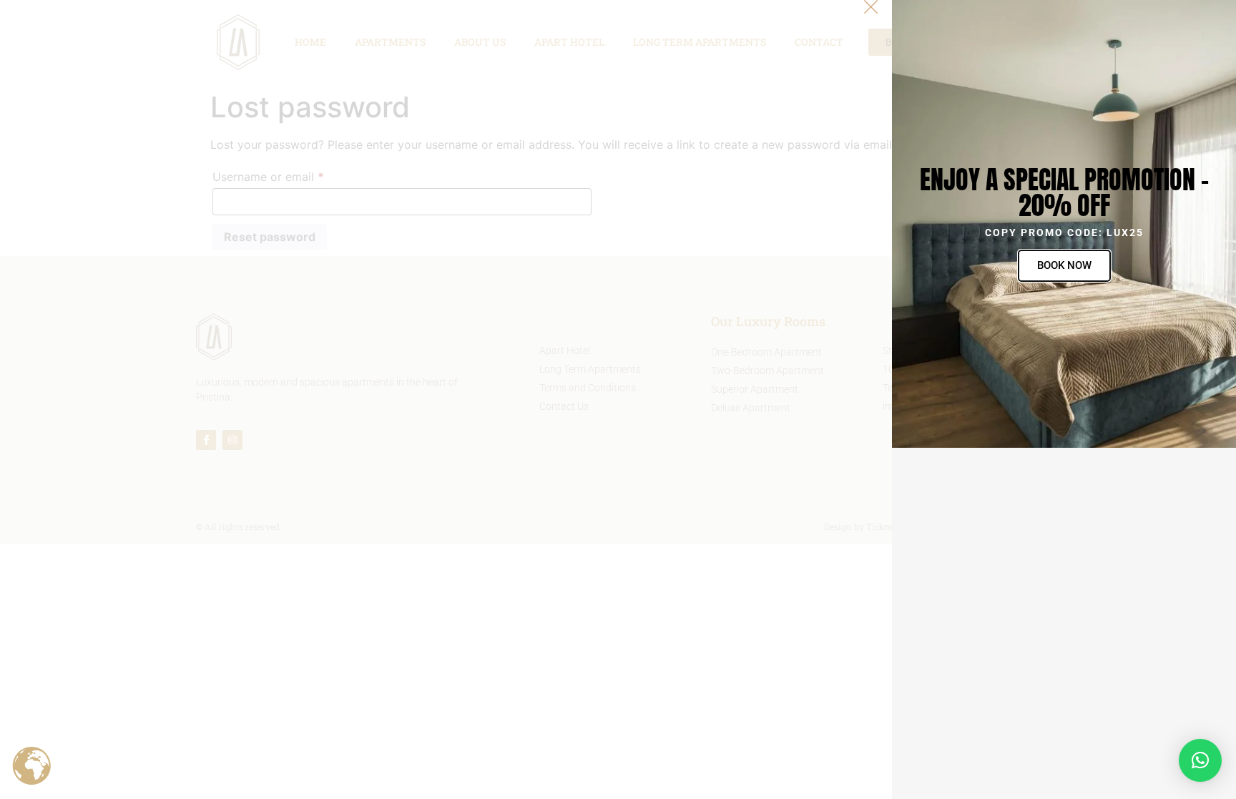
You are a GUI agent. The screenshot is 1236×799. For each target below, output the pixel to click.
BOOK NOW (1064, 265)
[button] (1200, 760)
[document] (618, 399)
